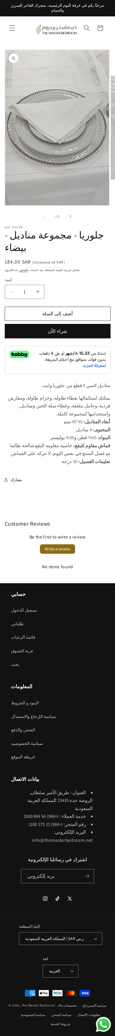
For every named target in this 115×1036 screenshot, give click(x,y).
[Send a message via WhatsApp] (103, 1024)
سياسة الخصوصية (33, 1015)
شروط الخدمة (60, 1024)
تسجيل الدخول (24, 610)
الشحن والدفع (23, 729)
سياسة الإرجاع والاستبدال (33, 716)
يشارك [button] (16, 479)
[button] (12, 28)
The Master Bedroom (38, 1005)
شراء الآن (57, 331)
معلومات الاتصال (88, 1015)
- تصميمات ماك (65, 1005)
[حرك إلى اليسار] (45, 216)
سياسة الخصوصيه (27, 743)
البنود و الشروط (25, 702)
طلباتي (17, 623)
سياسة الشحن (61, 1015)
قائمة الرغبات (23, 637)
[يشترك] (87, 876)
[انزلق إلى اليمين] (70, 216)
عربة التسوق (22, 650)
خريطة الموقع (23, 756)
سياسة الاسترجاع (95, 1005)
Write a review (57, 549)
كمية (8, 279)
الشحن (23, 270)
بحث (15, 664)
